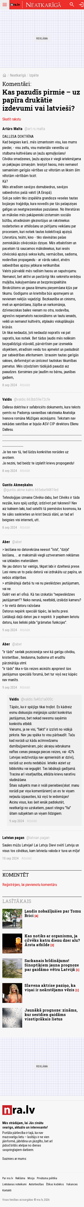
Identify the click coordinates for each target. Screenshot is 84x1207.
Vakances (72, 1184)
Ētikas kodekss (55, 1184)
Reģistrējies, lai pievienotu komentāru (29, 884)
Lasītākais (16, 901)
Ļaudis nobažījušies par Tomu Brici (52, 913)
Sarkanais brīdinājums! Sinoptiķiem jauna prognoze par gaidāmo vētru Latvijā (51, 965)
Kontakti (6, 1190)
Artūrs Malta (23, 129)
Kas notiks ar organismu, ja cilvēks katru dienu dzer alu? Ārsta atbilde (52, 940)
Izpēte (34, 75)
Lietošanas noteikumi (14, 1184)
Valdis (26, 399)
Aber (12, 542)
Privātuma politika (47, 1178)
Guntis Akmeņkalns (30, 487)
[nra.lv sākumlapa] (15, 4)
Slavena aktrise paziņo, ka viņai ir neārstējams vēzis (50, 987)
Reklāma (20, 1178)
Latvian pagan (25, 837)
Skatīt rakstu (11, 119)
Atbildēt (25, 385)
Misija (31, 1178)
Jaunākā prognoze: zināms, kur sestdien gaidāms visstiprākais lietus (50, 1014)
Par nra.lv (7, 1178)
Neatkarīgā (18, 75)
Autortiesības (36, 1184)
